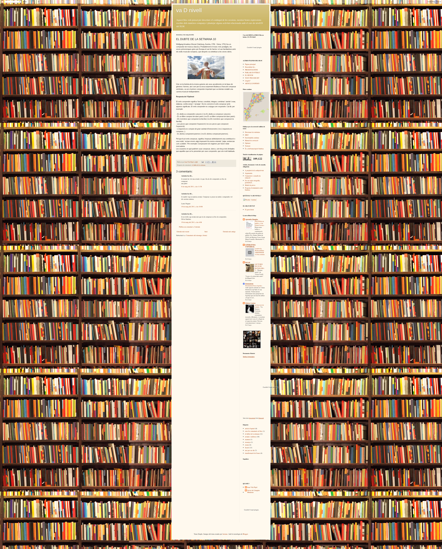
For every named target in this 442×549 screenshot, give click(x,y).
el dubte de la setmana (198, 165)
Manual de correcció (251, 140)
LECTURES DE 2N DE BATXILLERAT (259, 267)
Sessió (247, 448)
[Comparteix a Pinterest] (215, 162)
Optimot (247, 143)
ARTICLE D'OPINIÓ (252, 83)
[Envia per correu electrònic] (206, 162)
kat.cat (247, 262)
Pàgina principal (250, 64)
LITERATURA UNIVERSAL (250, 246)
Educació (261, 418)
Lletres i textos (250, 303)
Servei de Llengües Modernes (253, 491)
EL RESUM (249, 75)
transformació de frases (252, 453)
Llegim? (247, 81)
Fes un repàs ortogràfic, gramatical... (252, 181)
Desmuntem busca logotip (253, 286)
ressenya (247, 442)
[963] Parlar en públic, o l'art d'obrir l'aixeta (259, 223)
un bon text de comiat (259, 306)
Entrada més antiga (229, 231)
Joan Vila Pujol (252, 487)
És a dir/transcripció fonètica (254, 149)
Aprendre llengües (251, 219)
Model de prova (250, 185)
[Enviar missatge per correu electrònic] (202, 162)
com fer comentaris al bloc (253, 431)
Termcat (247, 146)
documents (252, 418)
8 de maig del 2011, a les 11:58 (191, 186)
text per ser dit (249, 450)
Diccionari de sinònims (252, 132)
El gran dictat (249, 209)
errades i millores (250, 437)
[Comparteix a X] (211, 162)
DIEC (247, 135)
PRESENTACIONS (251, 70)
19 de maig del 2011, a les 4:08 (191, 222)
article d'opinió (250, 428)
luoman (225, 534)
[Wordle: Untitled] (250, 200)
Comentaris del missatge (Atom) (196, 235)
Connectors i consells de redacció (253, 177)
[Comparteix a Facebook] (213, 162)
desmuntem (249, 284)
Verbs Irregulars (248, 357)
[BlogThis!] (208, 162)
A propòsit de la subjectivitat (254, 170)
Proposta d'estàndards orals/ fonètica (254, 189)
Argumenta (248, 173)
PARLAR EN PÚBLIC (252, 72)
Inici (206, 231)
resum (247, 445)
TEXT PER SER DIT (252, 78)
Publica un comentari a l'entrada (189, 227)
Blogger (245, 534)
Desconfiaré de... (250, 67)
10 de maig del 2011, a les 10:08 (192, 206)
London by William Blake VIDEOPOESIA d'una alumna (260, 251)
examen (247, 439)
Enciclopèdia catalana (252, 138)
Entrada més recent (183, 231)
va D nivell (189, 10)
